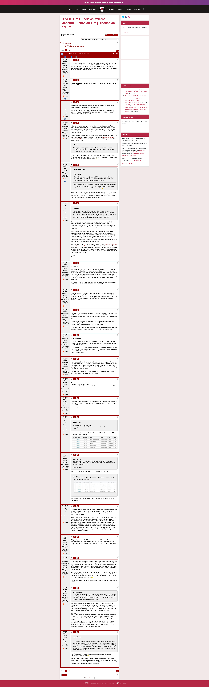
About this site (122, 683)
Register (109, 34)
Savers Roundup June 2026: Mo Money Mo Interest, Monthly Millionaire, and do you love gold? (136, 109)
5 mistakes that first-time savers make (135, 104)
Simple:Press (88, 677)
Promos (129, 9)
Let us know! (137, 160)
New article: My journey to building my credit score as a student (103, 2)
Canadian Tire (67, 45)
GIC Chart (111, 9)
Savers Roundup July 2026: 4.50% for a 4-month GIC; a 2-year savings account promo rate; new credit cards (136, 100)
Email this (79, 57)
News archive (125, 32)
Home (70, 9)
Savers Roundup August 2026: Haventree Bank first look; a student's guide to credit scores (136, 91)
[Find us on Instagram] (129, 17)
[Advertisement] (135, 47)
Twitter (73, 57)
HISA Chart (92, 9)
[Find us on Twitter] (123, 17)
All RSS (64, 675)
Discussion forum (66, 43)
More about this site (127, 163)
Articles (84, 9)
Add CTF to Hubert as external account (75, 46)
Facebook (68, 57)
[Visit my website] (65, 98)
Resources (120, 9)
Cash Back (137, 9)
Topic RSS (115, 53)
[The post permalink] (74, 60)
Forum (76, 9)
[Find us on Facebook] (126, 17)
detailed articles (135, 152)
